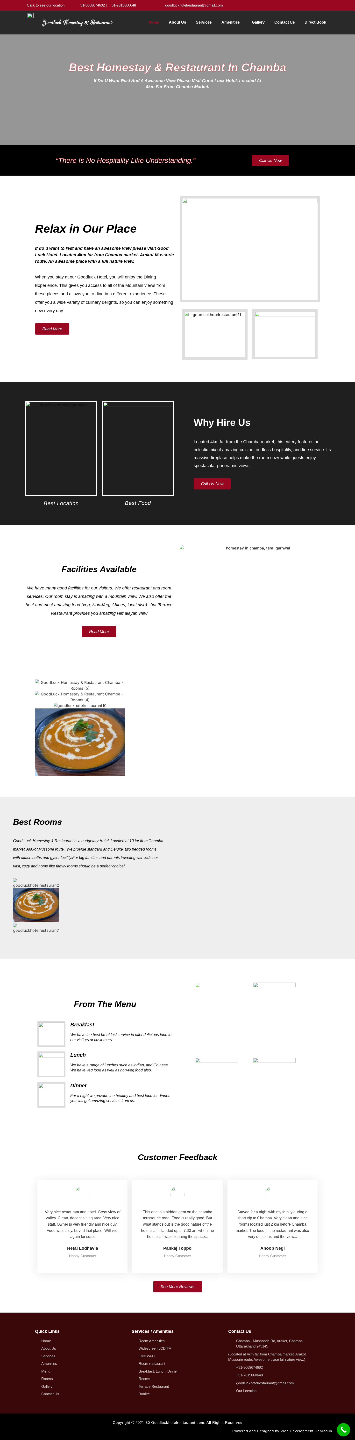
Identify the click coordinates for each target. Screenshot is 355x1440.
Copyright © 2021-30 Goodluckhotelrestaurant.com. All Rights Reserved (177, 1422)
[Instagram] (322, 5)
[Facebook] (314, 5)
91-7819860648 (124, 5)
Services (204, 22)
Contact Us (284, 22)
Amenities (230, 22)
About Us (177, 22)
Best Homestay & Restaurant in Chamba (177, 67)
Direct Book (315, 22)
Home (153, 22)
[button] (38, 728)
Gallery (258, 22)
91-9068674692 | (93, 5)
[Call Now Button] (343, 1429)
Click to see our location (45, 5)
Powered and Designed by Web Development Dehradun (282, 1431)
